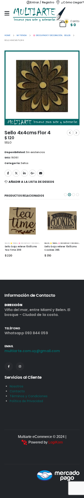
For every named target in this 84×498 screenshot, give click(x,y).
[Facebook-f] (8, 366)
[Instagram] (20, 366)
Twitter (16, 173)
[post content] (22, 220)
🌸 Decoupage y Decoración (29, 243)
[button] (65, 195)
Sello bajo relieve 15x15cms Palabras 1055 (60, 248)
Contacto (17, 391)
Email (40, 173)
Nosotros (16, 386)
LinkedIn (24, 173)
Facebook (8, 173)
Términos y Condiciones (28, 396)
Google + (32, 173)
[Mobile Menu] (6, 13)
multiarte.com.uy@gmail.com (32, 350)
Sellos (24, 163)
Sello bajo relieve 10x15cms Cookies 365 (20, 248)
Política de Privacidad (26, 401)
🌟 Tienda (13, 243)
